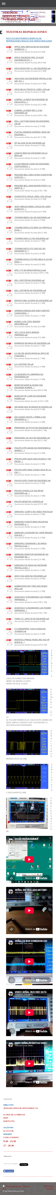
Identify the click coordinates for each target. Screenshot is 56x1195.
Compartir (9, 1171)
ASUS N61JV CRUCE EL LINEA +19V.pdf (32, 89)
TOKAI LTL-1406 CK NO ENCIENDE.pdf (31, 619)
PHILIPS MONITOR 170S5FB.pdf (28, 501)
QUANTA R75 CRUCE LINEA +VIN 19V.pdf (32, 196)
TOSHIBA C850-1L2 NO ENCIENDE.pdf (31, 238)
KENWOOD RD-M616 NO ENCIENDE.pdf (32, 343)
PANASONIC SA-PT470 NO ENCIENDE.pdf (33, 428)
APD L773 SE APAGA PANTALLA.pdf (30, 270)
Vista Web (49, 1188)
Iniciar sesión (48, 1186)
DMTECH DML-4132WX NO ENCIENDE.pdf (33, 300)
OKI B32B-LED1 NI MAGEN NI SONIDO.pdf (33, 407)
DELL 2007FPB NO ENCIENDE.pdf (29, 280)
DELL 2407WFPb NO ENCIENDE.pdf (30, 290)
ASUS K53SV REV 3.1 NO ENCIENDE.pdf (32, 68)
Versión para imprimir (13, 1186)
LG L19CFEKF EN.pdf (23, 364)
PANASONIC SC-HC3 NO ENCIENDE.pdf (32, 438)
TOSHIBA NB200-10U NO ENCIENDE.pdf (32, 217)
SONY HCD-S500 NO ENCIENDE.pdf (30, 576)
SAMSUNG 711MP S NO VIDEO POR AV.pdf (33, 512)
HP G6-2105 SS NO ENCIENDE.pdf (29, 143)
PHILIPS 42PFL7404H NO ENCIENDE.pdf (32, 480)
